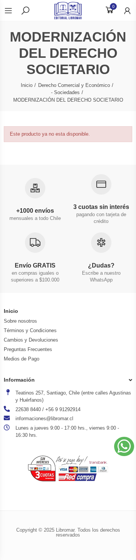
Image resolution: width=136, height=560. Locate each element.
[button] (124, 446)
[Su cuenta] (123, 10)
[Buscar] (25, 10)
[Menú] (12, 10)
